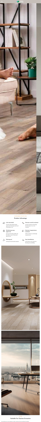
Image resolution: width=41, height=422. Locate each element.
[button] (19, 212)
